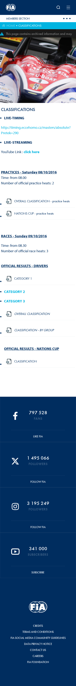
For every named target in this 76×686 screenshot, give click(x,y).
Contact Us (38, 650)
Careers (38, 656)
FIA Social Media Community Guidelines (38, 638)
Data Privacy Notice (38, 644)
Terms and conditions (38, 632)
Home (10, 26)
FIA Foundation (38, 662)
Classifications (30, 26)
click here (32, 151)
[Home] (17, 7)
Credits (38, 626)
